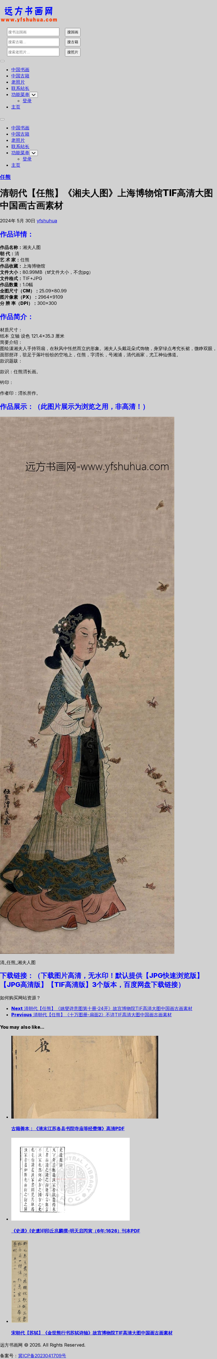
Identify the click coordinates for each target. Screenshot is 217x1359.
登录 (27, 100)
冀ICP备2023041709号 (42, 1355)
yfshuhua (47, 220)
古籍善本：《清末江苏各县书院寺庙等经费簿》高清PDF (68, 1128)
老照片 (18, 82)
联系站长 (20, 88)
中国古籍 (20, 76)
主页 (15, 107)
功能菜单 (20, 94)
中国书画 (20, 69)
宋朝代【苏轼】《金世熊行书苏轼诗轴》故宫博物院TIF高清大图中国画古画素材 (92, 1333)
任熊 (5, 177)
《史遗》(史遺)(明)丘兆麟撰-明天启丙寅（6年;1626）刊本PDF (75, 1231)
